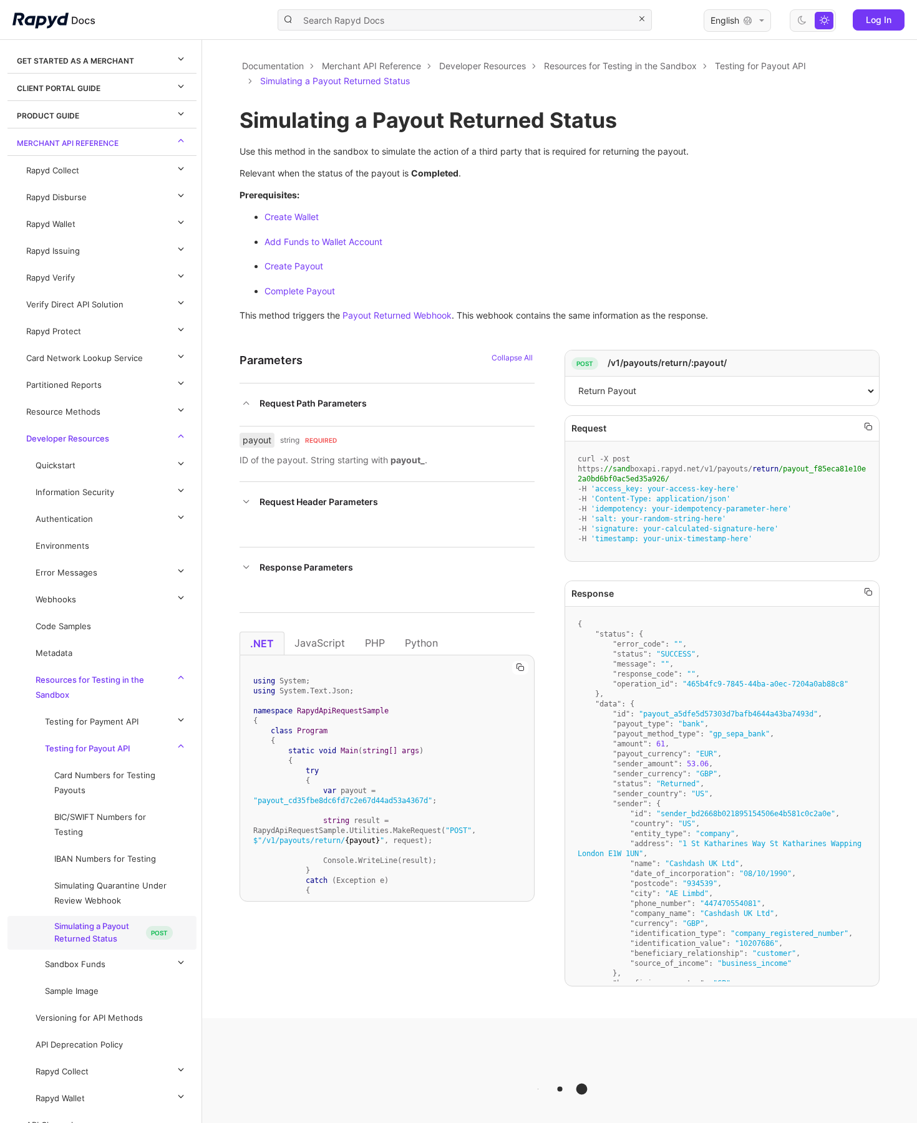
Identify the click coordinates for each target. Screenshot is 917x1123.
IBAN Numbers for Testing (105, 859)
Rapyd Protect (53, 331)
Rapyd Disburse (56, 197)
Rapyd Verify (50, 277)
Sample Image (72, 991)
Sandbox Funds (75, 964)
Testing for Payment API (91, 721)
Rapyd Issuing (53, 251)
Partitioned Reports (64, 385)
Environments (62, 546)
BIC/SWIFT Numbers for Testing (100, 824)
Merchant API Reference (68, 143)
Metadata (54, 653)
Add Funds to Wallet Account (323, 241)
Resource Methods (63, 412)
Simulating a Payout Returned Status (91, 932)
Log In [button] (878, 19)
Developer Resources (67, 438)
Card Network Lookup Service (84, 358)
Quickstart (55, 465)
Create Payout (293, 266)
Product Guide (48, 115)
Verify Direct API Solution (75, 304)
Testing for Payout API (87, 748)
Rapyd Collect (52, 170)
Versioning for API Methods (89, 1018)
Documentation (273, 65)
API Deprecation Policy (79, 1044)
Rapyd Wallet (50, 224)
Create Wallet (291, 216)
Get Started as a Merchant (75, 60)
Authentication (64, 519)
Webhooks (56, 599)
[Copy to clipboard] (520, 668)
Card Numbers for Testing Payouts (104, 783)
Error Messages (66, 572)
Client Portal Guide (58, 88)
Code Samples (63, 626)
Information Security (75, 492)
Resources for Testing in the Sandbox (90, 687)
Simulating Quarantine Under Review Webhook (110, 893)
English (725, 20)
